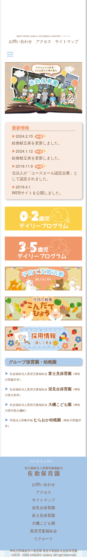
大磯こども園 (43, 523)
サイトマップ (66, 41)
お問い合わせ (20, 41)
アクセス (43, 41)
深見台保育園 (43, 507)
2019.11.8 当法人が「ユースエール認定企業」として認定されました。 (45, 172)
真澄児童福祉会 (43, 531)
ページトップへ (41, 461)
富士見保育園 (43, 515)
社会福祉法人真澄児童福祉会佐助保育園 (43, 18)
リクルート (43, 538)
